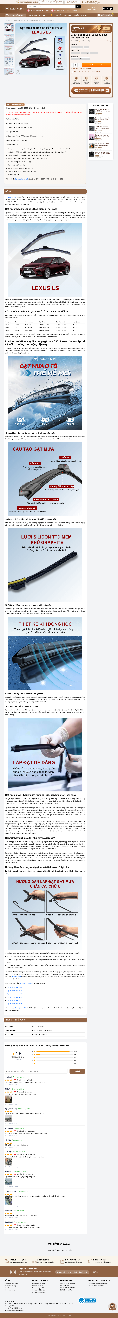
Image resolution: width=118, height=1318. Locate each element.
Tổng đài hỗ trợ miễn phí (67, 1283)
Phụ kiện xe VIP (10, 197)
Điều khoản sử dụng (38, 1283)
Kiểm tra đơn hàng (72, 10)
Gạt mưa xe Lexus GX (14, 991)
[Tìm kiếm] (78, 6)
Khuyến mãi (47, 10)
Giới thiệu (43, 15)
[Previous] (18, 49)
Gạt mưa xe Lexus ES (14, 987)
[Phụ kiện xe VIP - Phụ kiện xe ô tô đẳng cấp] (15, 8)
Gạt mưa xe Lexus (32, 20)
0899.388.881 (92, 9)
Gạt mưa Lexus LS (21, 179)
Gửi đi (77, 1071)
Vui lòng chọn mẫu (96, 65)
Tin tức (76, 15)
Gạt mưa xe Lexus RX (14, 1004)
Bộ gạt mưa (74, 56)
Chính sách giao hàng (38, 1288)
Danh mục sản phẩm (15, 15)
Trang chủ (32, 15)
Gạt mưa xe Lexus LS (48, 20)
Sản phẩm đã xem (59, 10)
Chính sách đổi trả (37, 1286)
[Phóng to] (18, 72)
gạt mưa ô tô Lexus (26, 983)
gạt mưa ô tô (16, 976)
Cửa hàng (67, 15)
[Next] (64, 49)
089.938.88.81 (64, 1286)
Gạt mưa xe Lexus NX (14, 1000)
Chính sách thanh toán (39, 1292)
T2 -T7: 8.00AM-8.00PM (67, 1288)
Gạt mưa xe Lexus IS (14, 994)
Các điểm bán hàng (35, 10)
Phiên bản (74, 44)
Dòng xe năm (75, 50)
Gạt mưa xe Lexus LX (14, 997)
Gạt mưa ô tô (18, 20)
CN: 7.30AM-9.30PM (66, 1290)
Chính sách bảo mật (38, 1290)
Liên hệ (84, 15)
